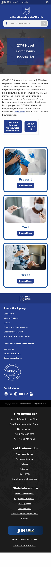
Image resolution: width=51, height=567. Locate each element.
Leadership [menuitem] (9, 313)
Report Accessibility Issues (24, 539)
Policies (24, 464)
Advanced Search (24, 459)
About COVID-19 (31, 126)
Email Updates (24, 503)
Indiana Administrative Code (24, 513)
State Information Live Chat (24, 419)
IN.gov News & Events (24, 498)
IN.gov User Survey (24, 454)
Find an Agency (24, 429)
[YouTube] (21, 394)
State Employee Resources (24, 479)
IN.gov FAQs (24, 474)
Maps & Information (24, 493)
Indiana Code (24, 508)
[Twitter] (11, 394)
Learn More (25, 185)
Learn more (19, 111)
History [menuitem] (7, 322)
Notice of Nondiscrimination (17, 336)
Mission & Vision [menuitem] (11, 318)
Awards (24, 518)
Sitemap (24, 469)
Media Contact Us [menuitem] (12, 353)
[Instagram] (15, 394)
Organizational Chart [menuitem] (13, 331)
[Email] (26, 394)
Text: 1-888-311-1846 (24, 439)
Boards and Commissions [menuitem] (16, 327)
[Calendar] (31, 394)
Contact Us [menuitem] (9, 349)
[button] (48, 2)
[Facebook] (6, 394)
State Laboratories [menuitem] (13, 358)
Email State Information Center (24, 424)
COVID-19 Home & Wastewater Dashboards (12, 126)
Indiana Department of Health (26, 17)
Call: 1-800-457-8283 (24, 434)
